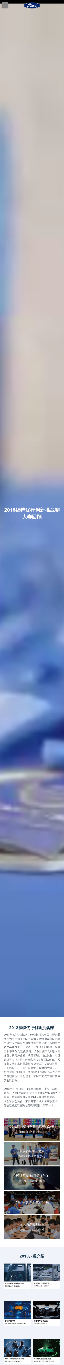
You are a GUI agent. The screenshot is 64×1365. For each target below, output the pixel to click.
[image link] (17, 1276)
